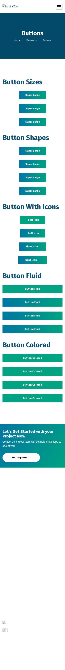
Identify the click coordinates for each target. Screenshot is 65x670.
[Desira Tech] (10, 6)
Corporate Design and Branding (23, 582)
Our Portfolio (12, 542)
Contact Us (11, 549)
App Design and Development (22, 596)
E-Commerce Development (20, 575)
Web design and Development (22, 589)
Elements (31, 40)
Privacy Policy (32, 665)
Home (17, 40)
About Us (10, 535)
